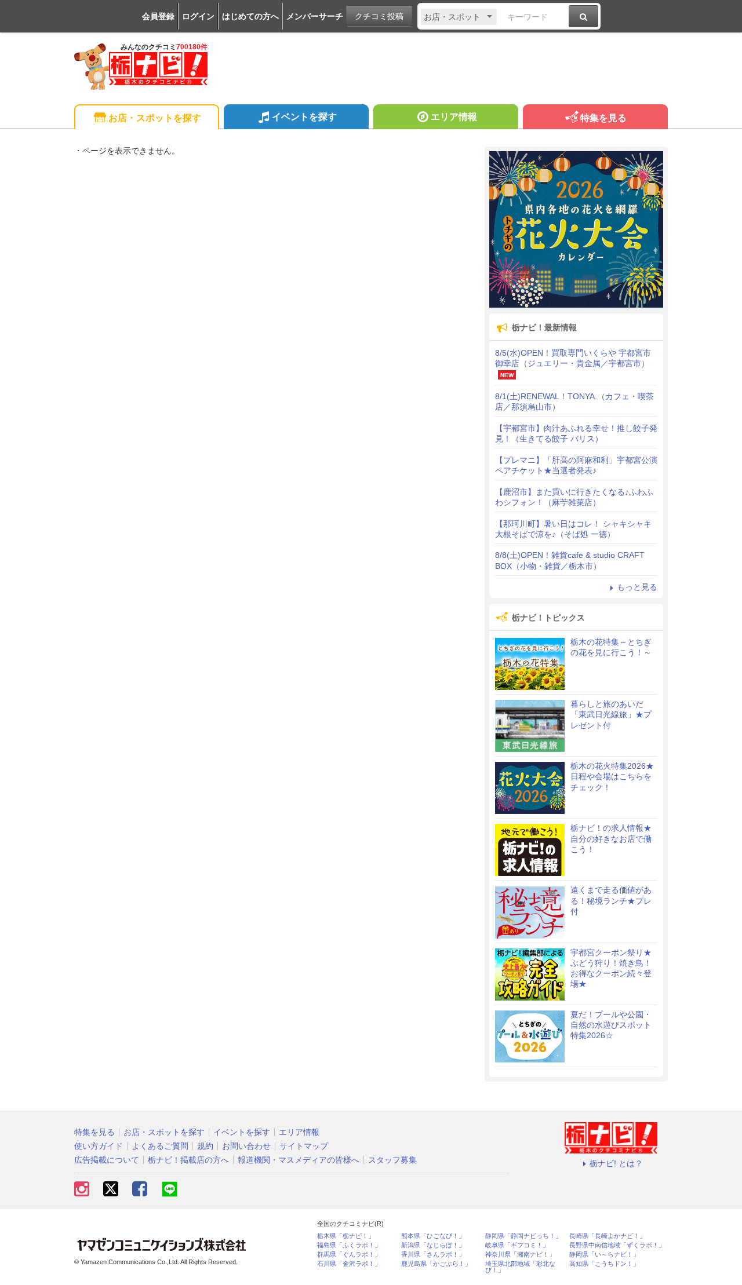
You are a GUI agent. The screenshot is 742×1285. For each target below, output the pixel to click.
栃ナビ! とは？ (616, 1163)
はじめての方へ (250, 16)
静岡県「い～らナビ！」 (604, 1254)
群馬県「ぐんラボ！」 (349, 1254)
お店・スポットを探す (154, 118)
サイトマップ (303, 1146)
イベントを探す (304, 117)
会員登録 (158, 16)
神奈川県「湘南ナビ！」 (520, 1254)
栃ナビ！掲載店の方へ (188, 1159)
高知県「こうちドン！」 (604, 1264)
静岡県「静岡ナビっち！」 (523, 1236)
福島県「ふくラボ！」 (349, 1245)
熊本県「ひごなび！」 (433, 1236)
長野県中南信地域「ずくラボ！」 (617, 1245)
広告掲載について (106, 1159)
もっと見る (637, 587)
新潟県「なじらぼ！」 (433, 1245)
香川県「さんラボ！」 (433, 1254)
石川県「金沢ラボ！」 (349, 1264)
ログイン (198, 16)
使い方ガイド (98, 1146)
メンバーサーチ (314, 16)
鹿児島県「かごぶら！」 (436, 1264)
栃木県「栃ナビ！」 (345, 1236)
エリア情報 (454, 117)
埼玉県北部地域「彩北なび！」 (520, 1267)
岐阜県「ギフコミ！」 (517, 1245)
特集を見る (603, 118)
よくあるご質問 (160, 1146)
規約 (205, 1146)
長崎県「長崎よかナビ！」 (607, 1236)
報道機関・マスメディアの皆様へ (298, 1159)
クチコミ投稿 (379, 16)
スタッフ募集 (392, 1159)
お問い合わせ (246, 1146)
